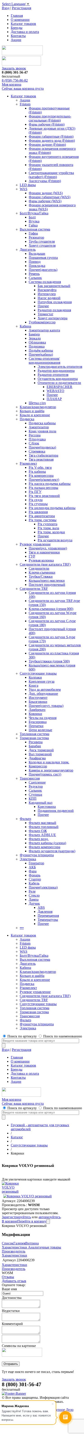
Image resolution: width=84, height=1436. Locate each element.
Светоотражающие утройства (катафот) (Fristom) (51, 175)
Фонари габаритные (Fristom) (51, 136)
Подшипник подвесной (56, 811)
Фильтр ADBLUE (42, 835)
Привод (35, 262)
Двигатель (28, 249)
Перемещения (48, 915)
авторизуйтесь (49, 1217)
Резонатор (36, 237)
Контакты (18, 36)
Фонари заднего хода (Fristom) (52, 140)
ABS (41, 907)
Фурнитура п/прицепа (37, 855)
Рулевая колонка (41, 560)
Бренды (16, 28)
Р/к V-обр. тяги (40, 467)
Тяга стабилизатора (43, 455)
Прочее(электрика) (43, 887)
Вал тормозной (40, 754)
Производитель (13, 1251)
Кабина (25, 326)
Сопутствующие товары (38, 673)
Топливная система (34, 734)
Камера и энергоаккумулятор (51, 770)
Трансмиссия (30, 778)
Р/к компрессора (41, 475)
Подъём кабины (41, 350)
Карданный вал (40, 802)
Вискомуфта (47, 290)
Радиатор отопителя (53, 375)
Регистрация (21, 8)
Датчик (34, 903)
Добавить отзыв (14, 1281)
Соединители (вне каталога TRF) (45, 564)
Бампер (34, 334)
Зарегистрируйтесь (16, 1217)
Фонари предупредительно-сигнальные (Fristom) (50, 118)
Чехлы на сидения (42, 718)
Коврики (35, 714)
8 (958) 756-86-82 (15, 80)
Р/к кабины (37, 471)
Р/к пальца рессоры (43, 488)
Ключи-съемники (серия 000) (51, 609)
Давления (45, 911)
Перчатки (36, 726)
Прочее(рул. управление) (48, 548)
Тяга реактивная (41, 459)
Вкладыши (37, 253)
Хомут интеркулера (52, 318)
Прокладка (37, 266)
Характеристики (14, 1247)
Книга (33, 685)
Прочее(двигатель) (43, 270)
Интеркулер (47, 294)
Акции (16, 40)
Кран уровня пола (42, 431)
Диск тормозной (41, 750)
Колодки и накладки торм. (49, 762)
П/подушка (37, 439)
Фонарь (34, 875)
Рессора (35, 435)
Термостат (45, 314)
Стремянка (37, 451)
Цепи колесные (40, 730)
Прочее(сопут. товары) (46, 706)
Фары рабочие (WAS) (45, 201)
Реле (32, 891)
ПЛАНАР (54, 399)
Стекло (34, 895)
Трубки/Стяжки (41, 576)
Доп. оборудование (43, 693)
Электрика (28, 859)
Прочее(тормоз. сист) (45, 774)
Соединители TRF (34, 589)
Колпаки (35, 677)
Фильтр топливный (43, 827)
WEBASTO (55, 391)
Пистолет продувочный (47, 584)
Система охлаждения (45, 282)
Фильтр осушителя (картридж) (52, 851)
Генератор (36, 863)
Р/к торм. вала (48, 528)
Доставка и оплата (25, 32)
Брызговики (38, 702)
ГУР (32, 556)
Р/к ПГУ (35, 492)
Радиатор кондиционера (56, 371)
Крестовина (47, 806)
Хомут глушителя (42, 245)
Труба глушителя (42, 241)
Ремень (34, 274)
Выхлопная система (35, 229)
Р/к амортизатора (42, 516)
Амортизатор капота (44, 330)
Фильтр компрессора (44, 847)
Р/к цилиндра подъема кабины (52, 508)
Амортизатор (39, 427)
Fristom (25, 104)
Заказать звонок (14, 68)
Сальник (35, 278)
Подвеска (27, 419)
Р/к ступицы (38, 504)
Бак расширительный (54, 286)
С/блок (34, 443)
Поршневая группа (43, 257)
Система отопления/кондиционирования (44, 360)
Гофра (33, 233)
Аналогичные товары (44, 1247)
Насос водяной (49, 298)
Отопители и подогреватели (59, 383)
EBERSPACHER (59, 387)
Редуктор (36, 786)
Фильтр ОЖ (38, 831)
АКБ (32, 867)
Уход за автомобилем (45, 689)
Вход (5, 8)
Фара (33, 871)
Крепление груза (41, 681)
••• (22, 928)
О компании (20, 20)
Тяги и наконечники (44, 552)
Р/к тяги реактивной (44, 496)
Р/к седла (36, 500)
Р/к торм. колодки (51, 532)
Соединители (39, 568)
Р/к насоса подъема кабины (50, 484)
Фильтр (25, 819)
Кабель (34, 883)
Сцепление (37, 782)
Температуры (48, 920)
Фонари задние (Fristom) (47, 144)
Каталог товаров (23, 24)
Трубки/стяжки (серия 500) (49, 661)
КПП (33, 798)
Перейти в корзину (31, 1221)
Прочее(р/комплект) (44, 480)
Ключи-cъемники (42, 572)
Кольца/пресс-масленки (47, 580)
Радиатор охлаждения (54, 310)
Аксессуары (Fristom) (45, 181)
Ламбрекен (37, 710)
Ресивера (36, 742)
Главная (17, 15)
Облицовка (37, 342)
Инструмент (38, 697)
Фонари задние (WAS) (46, 193)
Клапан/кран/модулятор (38, 407)
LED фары (28, 185)
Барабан (35, 746)
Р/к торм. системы (42, 520)
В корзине (9, 1221)
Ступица (35, 794)
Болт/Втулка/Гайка (34, 213)
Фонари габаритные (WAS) (49, 197)
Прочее (43, 306)
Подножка (37, 346)
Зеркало (35, 338)
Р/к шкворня (38, 512)
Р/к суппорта (47, 524)
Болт (32, 217)
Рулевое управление (35, 544)
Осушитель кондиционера (58, 379)
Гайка (33, 225)
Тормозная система (34, 738)
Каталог (17, 1137)
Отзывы (8, 1277)
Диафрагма (37, 758)
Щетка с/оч (37, 403)
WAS (23, 189)
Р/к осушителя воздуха (55, 540)
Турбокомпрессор (42, 322)
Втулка (34, 221)
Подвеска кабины (42, 423)
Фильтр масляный (42, 823)
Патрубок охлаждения (55, 302)
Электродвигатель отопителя (60, 366)
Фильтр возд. (39, 839)
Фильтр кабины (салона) (47, 843)
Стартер (35, 879)
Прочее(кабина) (41, 354)
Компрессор (38, 766)
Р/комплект (28, 463)
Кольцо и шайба (32, 411)
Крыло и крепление (35, 415)
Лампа (34, 899)
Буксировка (38, 722)
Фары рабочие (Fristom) (47, 124)
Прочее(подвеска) (42, 447)
